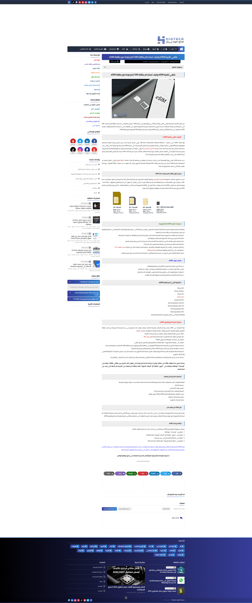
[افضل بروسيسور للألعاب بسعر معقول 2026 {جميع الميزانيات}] (126, 575)
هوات (80, 550)
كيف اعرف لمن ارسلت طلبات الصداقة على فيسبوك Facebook (80, 265)
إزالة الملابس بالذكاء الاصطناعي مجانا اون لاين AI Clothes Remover (162, 571)
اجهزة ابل (171, 546)
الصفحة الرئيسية (154, 62)
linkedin (95, 188)
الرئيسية (181, 2)
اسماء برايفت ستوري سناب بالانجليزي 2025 (162, 591)
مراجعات (134, 49)
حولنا (153, 2)
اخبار (172, 49)
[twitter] (89, 2)
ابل (164, 49)
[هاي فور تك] (170, 40)
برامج (83, 546)
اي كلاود (92, 546)
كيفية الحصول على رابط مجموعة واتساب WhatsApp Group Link (162, 581)
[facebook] (95, 2)
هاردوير (89, 550)
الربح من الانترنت (98, 49)
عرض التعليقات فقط (124, 509)
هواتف (179, 554)
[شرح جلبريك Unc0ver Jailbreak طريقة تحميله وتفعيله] (96, 250)
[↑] (126, 597)
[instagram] (86, 2)
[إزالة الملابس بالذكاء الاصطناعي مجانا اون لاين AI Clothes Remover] (181, 569)
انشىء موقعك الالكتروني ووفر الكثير (86, 178)
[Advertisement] (126, 21)
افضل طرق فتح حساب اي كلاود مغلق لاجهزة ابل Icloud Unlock (81, 237)
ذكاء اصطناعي (84, 49)
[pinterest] (79, 2)
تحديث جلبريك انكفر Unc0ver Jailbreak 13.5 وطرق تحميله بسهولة (82, 222)
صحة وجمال (112, 49)
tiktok (95, 193)
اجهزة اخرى (160, 546)
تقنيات (144, 62)
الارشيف (100, 586)
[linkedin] (92, 2)
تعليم (179, 550)
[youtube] (83, 2)
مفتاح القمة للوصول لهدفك (92, 117)
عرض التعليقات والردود (108, 509)
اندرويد (154, 49)
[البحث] (68, 2)
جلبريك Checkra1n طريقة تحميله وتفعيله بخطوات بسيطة (80, 207)
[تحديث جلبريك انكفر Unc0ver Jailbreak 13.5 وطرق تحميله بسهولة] (96, 219)
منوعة (107, 550)
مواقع (98, 550)
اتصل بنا (147, 2)
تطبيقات (74, 546)
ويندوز (145, 49)
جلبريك (162, 550)
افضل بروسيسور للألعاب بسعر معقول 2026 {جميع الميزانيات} (126, 588)
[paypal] (76, 2)
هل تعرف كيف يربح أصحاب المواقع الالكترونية (84, 174)
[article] (123, 484)
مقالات (117, 550)
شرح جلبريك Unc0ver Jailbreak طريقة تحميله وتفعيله (81, 251)
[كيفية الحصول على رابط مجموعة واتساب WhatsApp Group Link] (181, 580)
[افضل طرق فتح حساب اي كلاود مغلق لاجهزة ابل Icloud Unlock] (96, 235)
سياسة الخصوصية (172, 2)
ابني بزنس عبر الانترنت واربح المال (87, 169)
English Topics (159, 554)
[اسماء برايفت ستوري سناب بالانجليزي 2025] (181, 590)
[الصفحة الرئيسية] (181, 49)
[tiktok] (73, 2)
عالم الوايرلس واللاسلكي (90, 183)
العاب (123, 49)
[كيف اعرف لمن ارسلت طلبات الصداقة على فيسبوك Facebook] (96, 263)
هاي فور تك (166, 600)
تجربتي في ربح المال (91, 165)
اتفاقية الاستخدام (161, 2)
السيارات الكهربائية (123, 546)
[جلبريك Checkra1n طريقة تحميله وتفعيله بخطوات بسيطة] (96, 205)
